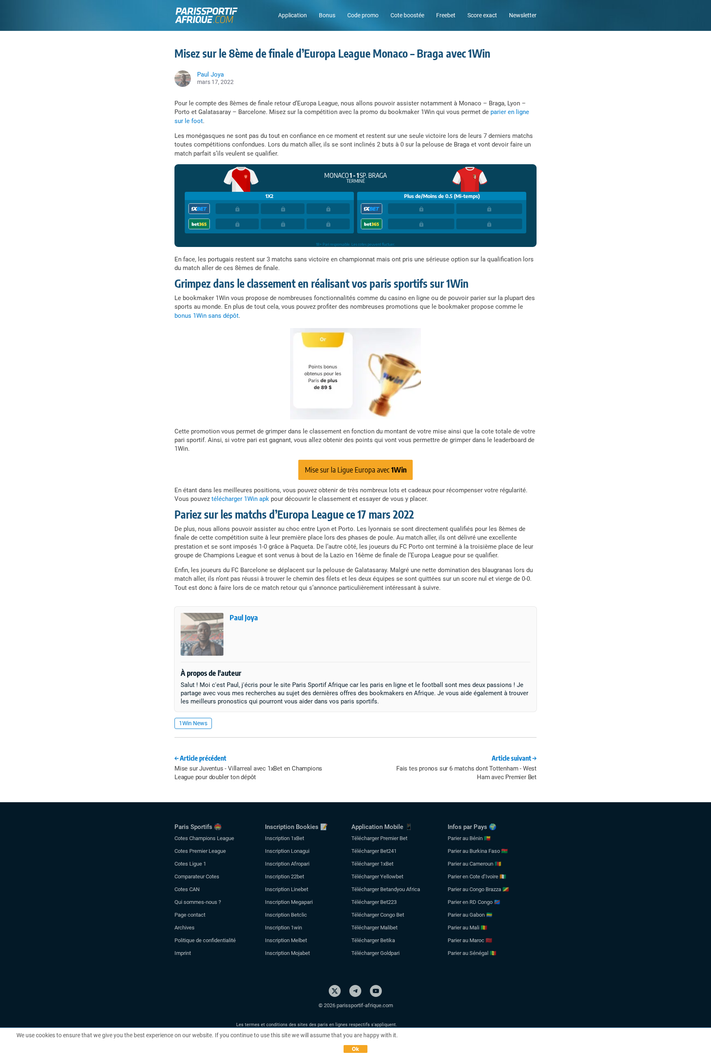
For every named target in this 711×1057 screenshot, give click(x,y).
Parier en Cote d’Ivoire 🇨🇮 (477, 876)
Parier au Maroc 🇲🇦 (470, 940)
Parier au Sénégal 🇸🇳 (472, 953)
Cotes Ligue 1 (190, 864)
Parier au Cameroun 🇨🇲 (474, 864)
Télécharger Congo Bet (377, 915)
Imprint (182, 953)
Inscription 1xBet (284, 838)
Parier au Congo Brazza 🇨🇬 (478, 889)
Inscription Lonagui (287, 851)
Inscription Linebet (286, 889)
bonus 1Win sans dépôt (206, 315)
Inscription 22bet (284, 876)
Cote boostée (407, 15)
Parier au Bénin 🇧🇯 (469, 838)
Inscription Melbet (286, 940)
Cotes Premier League (200, 851)
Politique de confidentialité (205, 940)
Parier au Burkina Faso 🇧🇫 (478, 851)
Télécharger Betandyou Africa (385, 889)
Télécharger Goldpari (375, 953)
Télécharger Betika (373, 940)
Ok (356, 1048)
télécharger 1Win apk (240, 499)
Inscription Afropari (287, 864)
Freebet (445, 15)
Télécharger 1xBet (372, 864)
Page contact (189, 915)
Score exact (482, 15)
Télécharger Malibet (374, 927)
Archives (184, 927)
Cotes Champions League (204, 838)
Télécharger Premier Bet (379, 838)
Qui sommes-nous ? (197, 902)
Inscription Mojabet (287, 953)
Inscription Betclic (286, 915)
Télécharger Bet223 (374, 902)
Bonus (327, 15)
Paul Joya (244, 617)
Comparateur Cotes (196, 876)
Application (292, 15)
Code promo (363, 15)
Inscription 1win (283, 927)
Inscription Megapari (289, 902)
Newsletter (523, 15)
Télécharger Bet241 (374, 851)
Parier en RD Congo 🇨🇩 (474, 902)
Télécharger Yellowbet (377, 876)
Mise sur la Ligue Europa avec (356, 469)
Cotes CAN (187, 889)
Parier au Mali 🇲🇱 (467, 927)
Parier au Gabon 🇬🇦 (470, 915)
